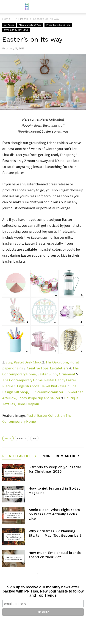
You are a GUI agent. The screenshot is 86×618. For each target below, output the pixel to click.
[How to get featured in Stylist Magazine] (13, 494)
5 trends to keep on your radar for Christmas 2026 (55, 469)
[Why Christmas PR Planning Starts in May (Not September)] (13, 536)
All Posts (9, 25)
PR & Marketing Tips (30, 25)
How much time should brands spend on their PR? (55, 555)
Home (6, 18)
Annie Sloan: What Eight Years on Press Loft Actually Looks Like (54, 514)
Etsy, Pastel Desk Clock (24, 362)
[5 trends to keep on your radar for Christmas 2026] (13, 472)
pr (34, 438)
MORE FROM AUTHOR (61, 456)
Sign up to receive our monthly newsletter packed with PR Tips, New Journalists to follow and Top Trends (43, 591)
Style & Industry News (16, 29)
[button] (79, 6)
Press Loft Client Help (58, 25)
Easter (22, 438)
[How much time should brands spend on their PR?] (13, 558)
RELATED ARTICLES (19, 456)
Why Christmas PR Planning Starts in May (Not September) (55, 533)
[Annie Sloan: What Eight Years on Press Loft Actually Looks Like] (13, 515)
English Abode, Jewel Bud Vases (41, 386)
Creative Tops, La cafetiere (48, 368)
